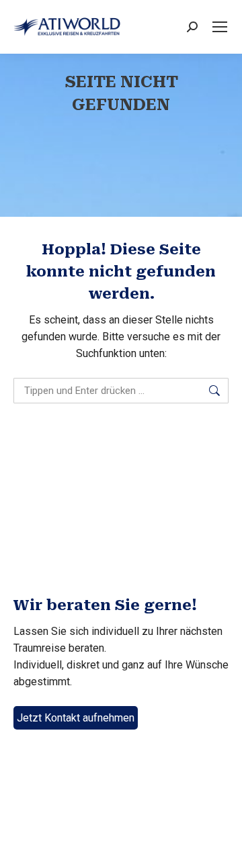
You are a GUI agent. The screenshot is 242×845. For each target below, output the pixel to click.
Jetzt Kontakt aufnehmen (75, 717)
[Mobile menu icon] (220, 27)
